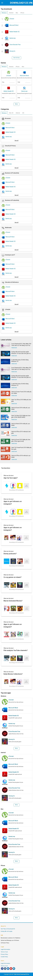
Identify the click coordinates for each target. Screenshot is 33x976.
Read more (14, 347)
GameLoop (12, 38)
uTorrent (11, 18)
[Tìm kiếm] (31, 2)
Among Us (12, 51)
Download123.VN (16, 3)
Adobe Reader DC (14, 31)
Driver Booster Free (15, 44)
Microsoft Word (13, 25)
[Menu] (2, 3)
